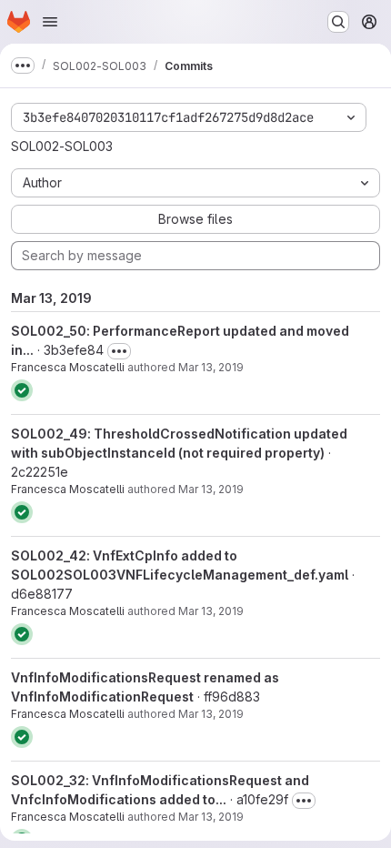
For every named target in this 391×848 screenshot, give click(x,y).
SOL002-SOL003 (62, 146)
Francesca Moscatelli (68, 367)
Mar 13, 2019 (211, 367)
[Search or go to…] (338, 22)
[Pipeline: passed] (22, 390)
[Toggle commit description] (119, 351)
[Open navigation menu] (50, 21)
